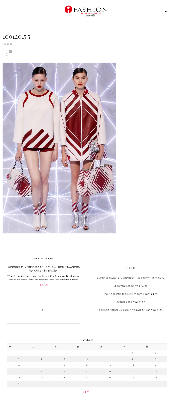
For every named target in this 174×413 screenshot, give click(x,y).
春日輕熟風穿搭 (124, 302)
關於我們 (43, 285)
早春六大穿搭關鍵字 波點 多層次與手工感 (124, 294)
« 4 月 (85, 391)
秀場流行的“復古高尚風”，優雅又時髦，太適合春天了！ (124, 278)
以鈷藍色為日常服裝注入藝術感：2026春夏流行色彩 (124, 310)
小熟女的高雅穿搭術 (124, 286)
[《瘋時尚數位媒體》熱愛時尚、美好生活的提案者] (87, 11)
